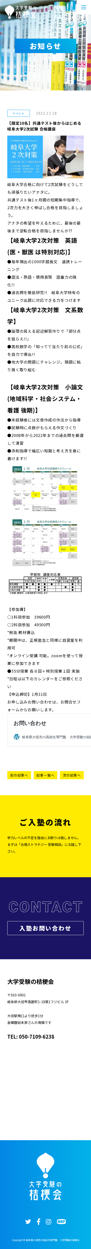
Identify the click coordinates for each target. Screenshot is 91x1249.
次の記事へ (72, 775)
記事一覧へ (45, 775)
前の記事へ (19, 775)
